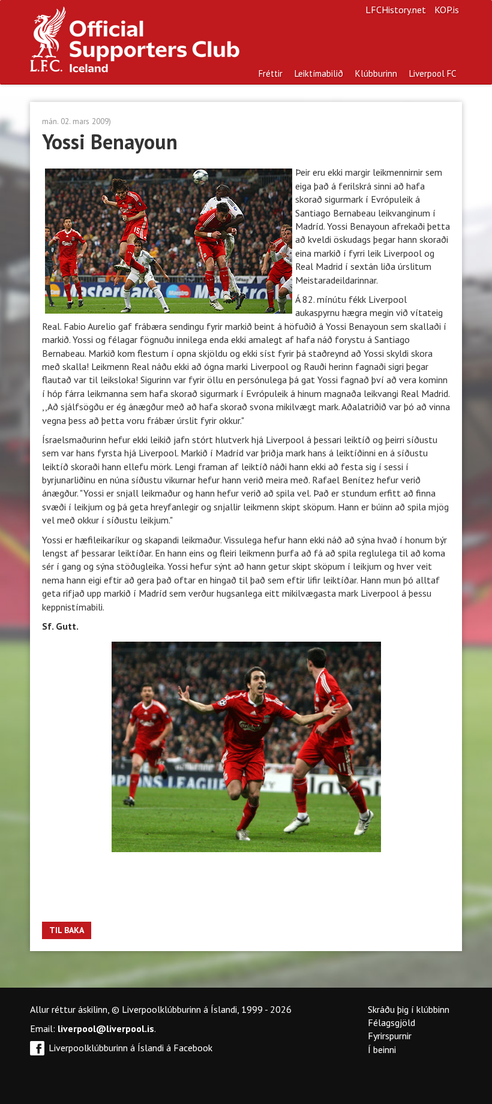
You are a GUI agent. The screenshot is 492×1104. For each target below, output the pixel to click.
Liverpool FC (432, 73)
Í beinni (382, 1049)
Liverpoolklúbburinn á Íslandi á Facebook (130, 1048)
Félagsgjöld (391, 1022)
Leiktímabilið (319, 73)
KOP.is (446, 10)
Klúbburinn (376, 73)
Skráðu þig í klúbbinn (408, 1009)
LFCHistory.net (395, 10)
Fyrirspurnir (390, 1036)
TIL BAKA (66, 930)
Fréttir (271, 73)
